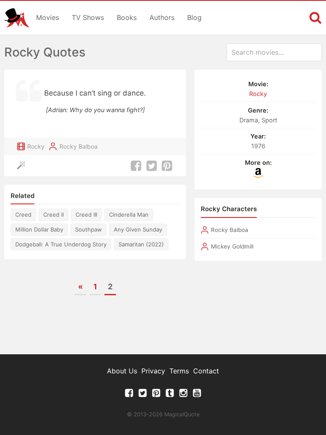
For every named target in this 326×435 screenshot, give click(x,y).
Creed (23, 214)
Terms (179, 371)
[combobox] (274, 52)
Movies (47, 17)
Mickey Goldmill (232, 246)
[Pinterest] (156, 395)
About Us (122, 371)
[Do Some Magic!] (23, 166)
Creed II (53, 214)
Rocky (36, 146)
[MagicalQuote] (17, 18)
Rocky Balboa (78, 146)
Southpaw (88, 229)
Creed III (86, 214)
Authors (161, 17)
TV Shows (88, 17)
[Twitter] (142, 395)
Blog (194, 17)
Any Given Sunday (138, 229)
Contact (206, 371)
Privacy (153, 371)
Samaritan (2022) (141, 244)
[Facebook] (129, 395)
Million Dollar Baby (39, 229)
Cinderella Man (129, 214)
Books (127, 17)
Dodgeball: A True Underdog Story (61, 244)
